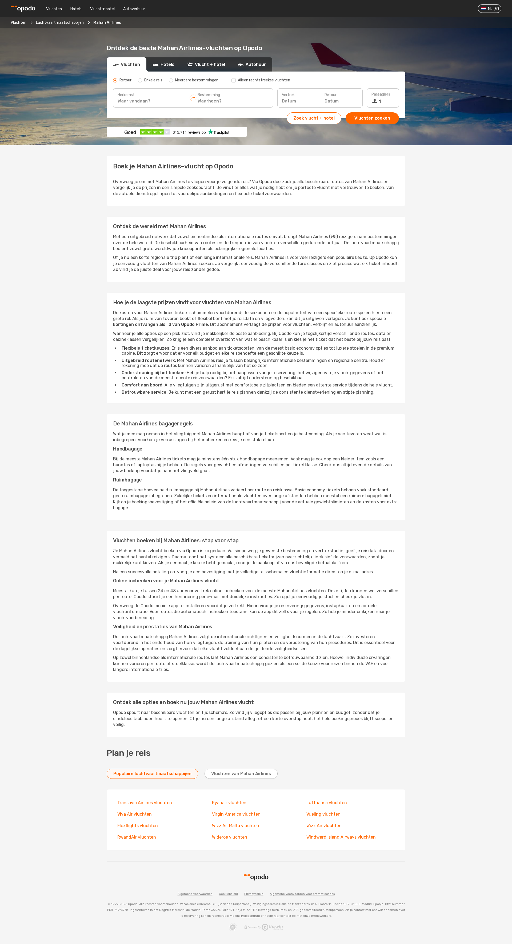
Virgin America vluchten (236, 814)
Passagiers (380, 94)
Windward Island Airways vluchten (341, 837)
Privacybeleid (253, 894)
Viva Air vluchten (134, 814)
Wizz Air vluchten (324, 825)
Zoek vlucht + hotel (314, 118)
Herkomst (126, 95)
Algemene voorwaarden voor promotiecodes (302, 894)
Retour (331, 95)
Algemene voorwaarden (195, 894)
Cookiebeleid (228, 894)
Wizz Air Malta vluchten (235, 825)
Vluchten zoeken (372, 118)
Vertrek (288, 95)
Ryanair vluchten (229, 802)
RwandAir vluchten (136, 837)
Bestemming (209, 95)
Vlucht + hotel (102, 9)
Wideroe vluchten (229, 837)
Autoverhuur (134, 9)
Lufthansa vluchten (326, 802)
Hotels (76, 9)
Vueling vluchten (323, 814)
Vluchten (54, 9)
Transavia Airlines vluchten (144, 802)
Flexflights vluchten (137, 825)
